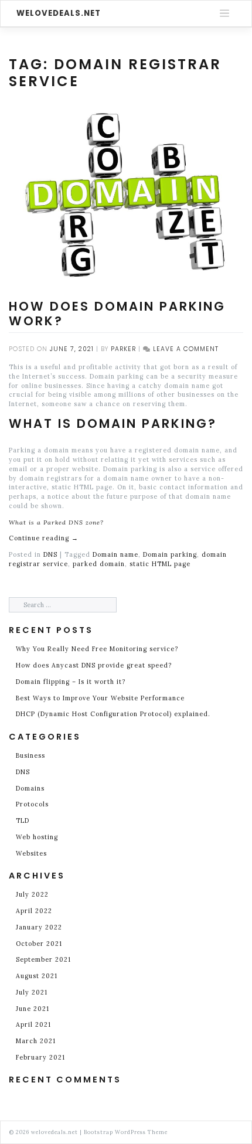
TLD (22, 820)
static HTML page (160, 564)
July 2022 (32, 894)
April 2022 (34, 911)
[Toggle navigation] (224, 13)
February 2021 (40, 1057)
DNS (50, 554)
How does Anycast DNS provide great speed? (94, 665)
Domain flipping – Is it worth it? (70, 681)
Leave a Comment (186, 349)
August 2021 (36, 976)
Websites (31, 853)
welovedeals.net (58, 13)
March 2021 (36, 1041)
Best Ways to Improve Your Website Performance (101, 698)
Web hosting (37, 837)
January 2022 (39, 927)
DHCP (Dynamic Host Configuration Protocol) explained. (113, 714)
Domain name (115, 554)
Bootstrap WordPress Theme (126, 1132)
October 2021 (39, 943)
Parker (123, 349)
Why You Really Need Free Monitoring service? (97, 649)
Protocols (32, 804)
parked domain (99, 564)
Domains (30, 788)
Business (30, 755)
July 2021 (31, 992)
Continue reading (44, 538)
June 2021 (32, 1009)
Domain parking (170, 554)
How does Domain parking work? (117, 313)
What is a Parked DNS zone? (56, 522)
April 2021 (33, 1024)
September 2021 (43, 959)
